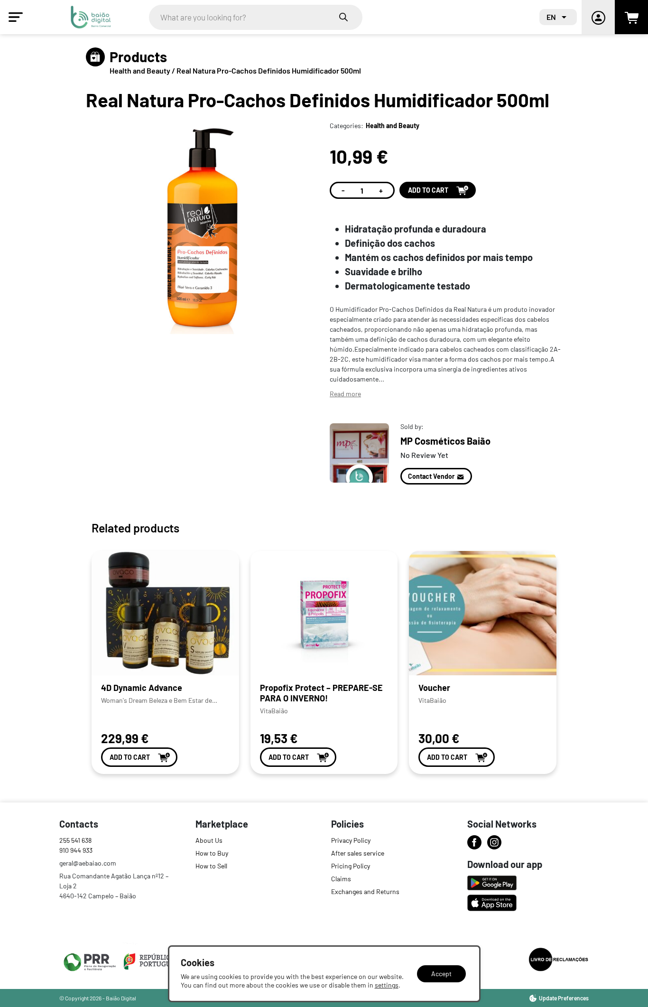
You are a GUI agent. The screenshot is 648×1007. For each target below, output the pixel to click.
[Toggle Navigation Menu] (15, 17)
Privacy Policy (350, 840)
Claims (341, 879)
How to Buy (211, 853)
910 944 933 (76, 850)
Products (138, 56)
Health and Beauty (141, 70)
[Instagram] (494, 842)
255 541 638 (75, 840)
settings (386, 985)
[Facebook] (474, 842)
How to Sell (211, 866)
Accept (441, 974)
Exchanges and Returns (365, 891)
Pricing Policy (350, 866)
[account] (598, 17)
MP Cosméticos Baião (445, 441)
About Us (208, 840)
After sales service (357, 853)
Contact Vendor (431, 476)
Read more (345, 394)
